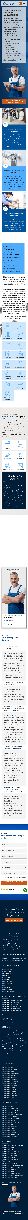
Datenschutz (15, 877)
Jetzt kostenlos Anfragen (14, 920)
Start (5, 60)
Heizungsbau (12, 60)
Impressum (18, 1211)
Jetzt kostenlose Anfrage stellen (14, 883)
